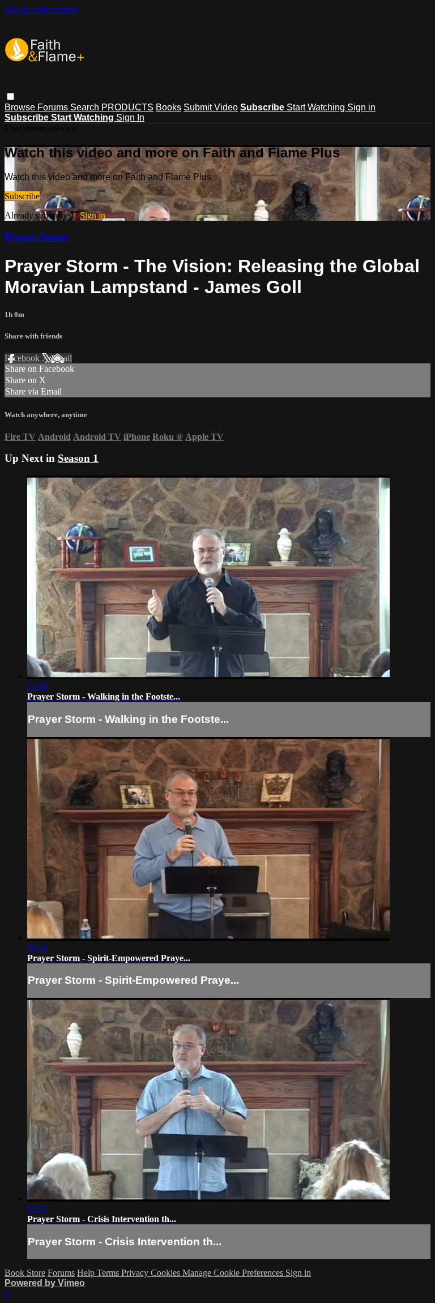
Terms (109, 1273)
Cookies (166, 1273)
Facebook (23, 358)
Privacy (136, 1273)
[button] (10, 96)
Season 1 (78, 458)
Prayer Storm (36, 237)
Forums (53, 107)
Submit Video (211, 107)
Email (61, 358)
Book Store (25, 1273)
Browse (21, 107)
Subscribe (22, 196)
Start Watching (317, 107)
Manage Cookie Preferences (233, 1273)
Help (87, 1273)
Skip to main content (41, 9)
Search (85, 107)
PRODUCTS (127, 107)
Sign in (361, 107)
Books (168, 107)
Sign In (130, 117)
